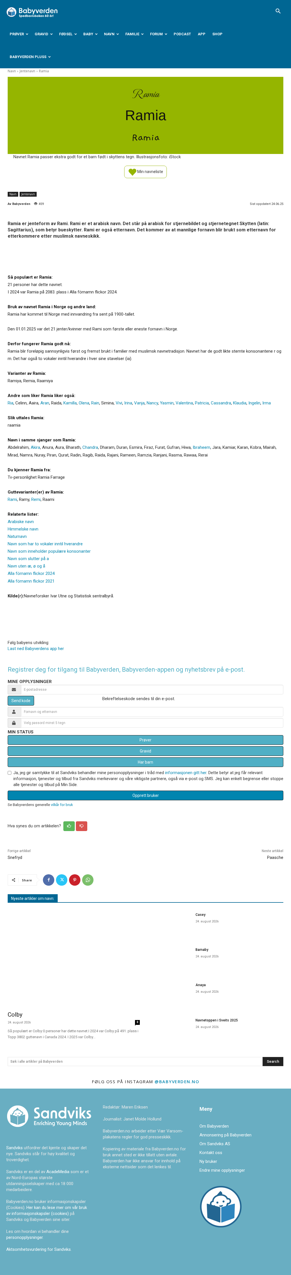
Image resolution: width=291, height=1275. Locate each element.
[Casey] (171, 924)
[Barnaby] (171, 959)
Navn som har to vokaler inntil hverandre (45, 543)
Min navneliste (149, 171)
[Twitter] (61, 880)
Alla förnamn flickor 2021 (31, 581)
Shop (217, 34)
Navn (109, 34)
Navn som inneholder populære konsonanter (49, 551)
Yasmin (167, 403)
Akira (35, 447)
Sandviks (14, 1147)
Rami (12, 499)
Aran (44, 403)
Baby (88, 34)
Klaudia (239, 403)
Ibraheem (201, 447)
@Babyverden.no (177, 1081)
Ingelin (254, 403)
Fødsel (65, 34)
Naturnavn (17, 536)
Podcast (182, 34)
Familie (132, 34)
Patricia (202, 403)
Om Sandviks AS (214, 1143)
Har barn (145, 762)
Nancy (152, 403)
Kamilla (70, 403)
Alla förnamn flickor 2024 (31, 573)
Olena (84, 403)
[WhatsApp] (87, 880)
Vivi (119, 403)
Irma (266, 403)
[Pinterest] (74, 880)
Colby (15, 1014)
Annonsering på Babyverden (225, 1135)
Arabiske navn (21, 521)
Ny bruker (208, 1161)
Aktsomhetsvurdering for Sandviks (38, 1249)
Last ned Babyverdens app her (36, 648)
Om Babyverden (214, 1126)
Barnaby (202, 950)
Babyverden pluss (28, 57)
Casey (200, 915)
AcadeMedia (58, 1171)
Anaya (201, 985)
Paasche (275, 857)
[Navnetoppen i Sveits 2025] (171, 1030)
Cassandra (221, 403)
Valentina (184, 403)
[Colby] (74, 957)
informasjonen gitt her (185, 772)
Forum (156, 34)
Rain (95, 403)
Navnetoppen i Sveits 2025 (217, 1020)
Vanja (139, 403)
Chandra (90, 447)
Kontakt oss (210, 1152)
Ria (10, 403)
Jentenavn (27, 71)
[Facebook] (48, 880)
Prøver (17, 34)
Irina (128, 403)
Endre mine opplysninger (222, 1170)
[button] (278, 12)
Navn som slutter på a (28, 558)
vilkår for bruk (62, 805)
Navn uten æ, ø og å (26, 566)
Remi (36, 499)
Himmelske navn (23, 529)
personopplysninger (24, 1237)
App (201, 34)
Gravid (41, 34)
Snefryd (15, 857)
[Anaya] (171, 994)
